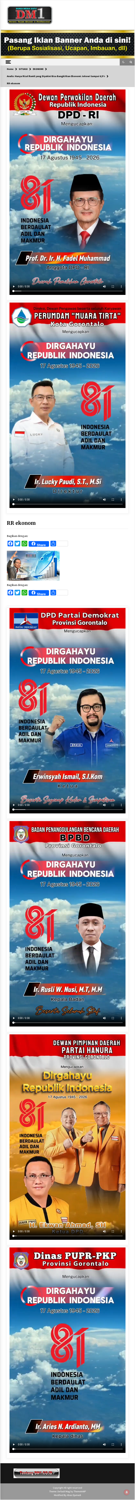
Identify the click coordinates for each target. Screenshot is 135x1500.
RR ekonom (21, 523)
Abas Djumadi (74, 1495)
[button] (123, 61)
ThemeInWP (80, 1491)
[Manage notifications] (127, 1492)
